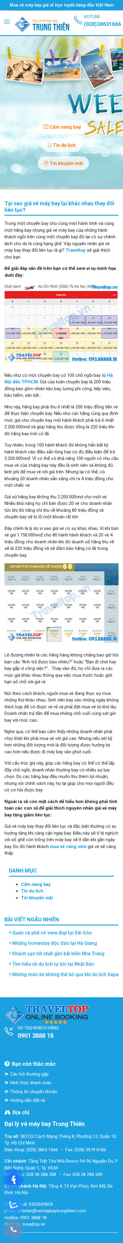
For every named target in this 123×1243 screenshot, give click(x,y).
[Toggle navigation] (7, 21)
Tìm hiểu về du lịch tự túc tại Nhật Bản (53, 964)
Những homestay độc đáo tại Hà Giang (54, 943)
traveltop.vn (33, 1224)
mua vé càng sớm (68, 846)
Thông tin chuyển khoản (33, 1091)
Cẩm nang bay (64, 127)
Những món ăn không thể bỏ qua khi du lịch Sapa (65, 974)
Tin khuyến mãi (65, 163)
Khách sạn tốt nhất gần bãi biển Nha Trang (58, 953)
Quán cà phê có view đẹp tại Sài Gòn (52, 933)
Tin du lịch (64, 145)
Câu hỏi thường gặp (29, 1074)
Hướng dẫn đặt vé (27, 1100)
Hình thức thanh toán (30, 1082)
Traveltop (76, 250)
